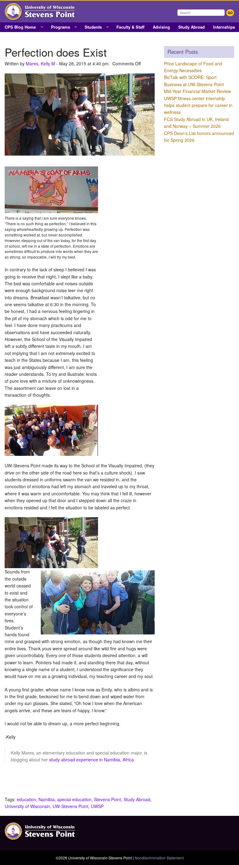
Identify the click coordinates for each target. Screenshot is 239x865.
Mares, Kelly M (40, 63)
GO (230, 13)
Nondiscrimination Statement (159, 857)
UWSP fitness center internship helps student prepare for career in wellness (198, 105)
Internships (224, 27)
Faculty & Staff (130, 27)
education (26, 799)
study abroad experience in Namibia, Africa (91, 759)
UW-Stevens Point (70, 806)
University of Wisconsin (27, 806)
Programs (60, 27)
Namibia (47, 799)
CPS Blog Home (20, 27)
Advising (161, 27)
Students (93, 27)
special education (74, 799)
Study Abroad (191, 27)
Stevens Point (107, 799)
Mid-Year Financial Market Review (197, 91)
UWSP (97, 806)
